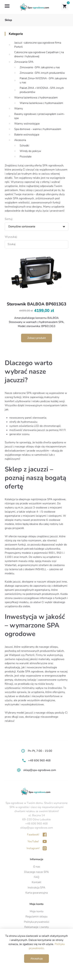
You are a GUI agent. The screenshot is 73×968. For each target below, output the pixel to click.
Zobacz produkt (36, 338)
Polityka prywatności (36, 922)
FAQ (36, 877)
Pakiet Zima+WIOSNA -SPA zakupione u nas (43, 80)
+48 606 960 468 (39, 760)
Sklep (8, 20)
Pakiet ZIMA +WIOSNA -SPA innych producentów (42, 90)
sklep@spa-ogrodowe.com (39, 770)
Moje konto (36, 911)
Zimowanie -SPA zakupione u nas (40, 67)
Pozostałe (25, 156)
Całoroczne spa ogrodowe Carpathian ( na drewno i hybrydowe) (39, 54)
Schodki (24, 145)
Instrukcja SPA (36, 887)
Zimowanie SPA (23, 62)
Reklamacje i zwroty (36, 927)
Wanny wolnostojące (27, 124)
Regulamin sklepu (36, 916)
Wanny (18, 108)
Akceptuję (36, 958)
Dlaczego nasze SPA (36, 872)
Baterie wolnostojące (26, 134)
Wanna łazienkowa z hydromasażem (36, 97)
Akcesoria (20, 140)
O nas (36, 867)
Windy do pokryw (30, 151)
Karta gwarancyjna (36, 893)
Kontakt (36, 882)
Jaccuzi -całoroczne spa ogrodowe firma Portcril (37, 45)
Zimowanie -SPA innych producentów (42, 73)
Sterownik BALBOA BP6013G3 (36, 304)
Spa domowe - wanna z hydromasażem (37, 129)
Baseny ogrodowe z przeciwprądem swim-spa (39, 116)
